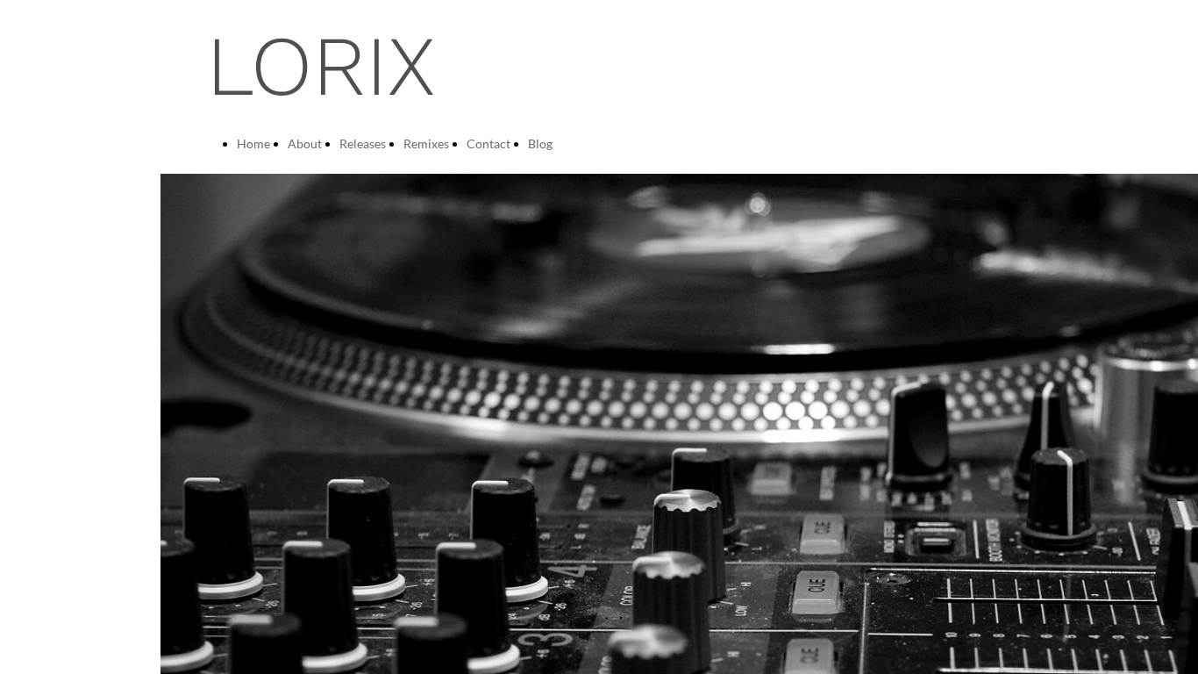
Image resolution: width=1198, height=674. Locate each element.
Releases (362, 143)
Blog (540, 143)
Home (253, 143)
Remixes (426, 143)
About (305, 143)
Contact (488, 143)
